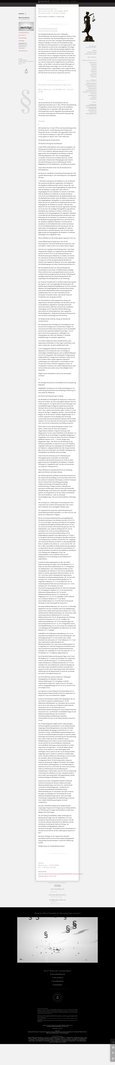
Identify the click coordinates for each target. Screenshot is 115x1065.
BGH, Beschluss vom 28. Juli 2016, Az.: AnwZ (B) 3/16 (39, 1041)
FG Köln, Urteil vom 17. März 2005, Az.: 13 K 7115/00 (38, 1037)
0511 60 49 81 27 (22, 35)
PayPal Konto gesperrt (64, 1033)
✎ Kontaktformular (57, 981)
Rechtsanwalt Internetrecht (44, 1031)
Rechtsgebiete (55, 1)
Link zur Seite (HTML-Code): (57, 889)
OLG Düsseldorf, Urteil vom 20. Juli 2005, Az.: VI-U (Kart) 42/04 (72, 1039)
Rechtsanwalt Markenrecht (56, 1031)
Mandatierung (65, 1)
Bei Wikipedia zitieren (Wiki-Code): (57, 900)
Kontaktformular (23, 38)
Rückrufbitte (21, 41)
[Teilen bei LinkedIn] (55, 886)
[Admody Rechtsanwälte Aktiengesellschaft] (57, 1002)
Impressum (73, 1)
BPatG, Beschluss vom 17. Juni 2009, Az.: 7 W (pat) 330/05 (61, 1037)
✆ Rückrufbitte (57, 985)
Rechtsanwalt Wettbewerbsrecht (80, 1031)
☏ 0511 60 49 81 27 (57, 978)
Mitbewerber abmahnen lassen (52, 1033)
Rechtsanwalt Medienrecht (67, 1031)
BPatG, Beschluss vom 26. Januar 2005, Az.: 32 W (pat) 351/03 (63, 1041)
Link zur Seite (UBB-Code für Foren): (57, 895)
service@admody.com (24, 32)
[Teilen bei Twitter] (58, 886)
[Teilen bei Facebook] (60, 886)
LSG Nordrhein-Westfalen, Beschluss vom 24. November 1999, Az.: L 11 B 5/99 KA (54, 1038)
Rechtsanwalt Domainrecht (33, 1031)
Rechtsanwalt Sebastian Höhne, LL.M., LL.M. (57, 1026)
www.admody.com (23, 50)
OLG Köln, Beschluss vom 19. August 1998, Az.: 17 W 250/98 (47, 1039)
